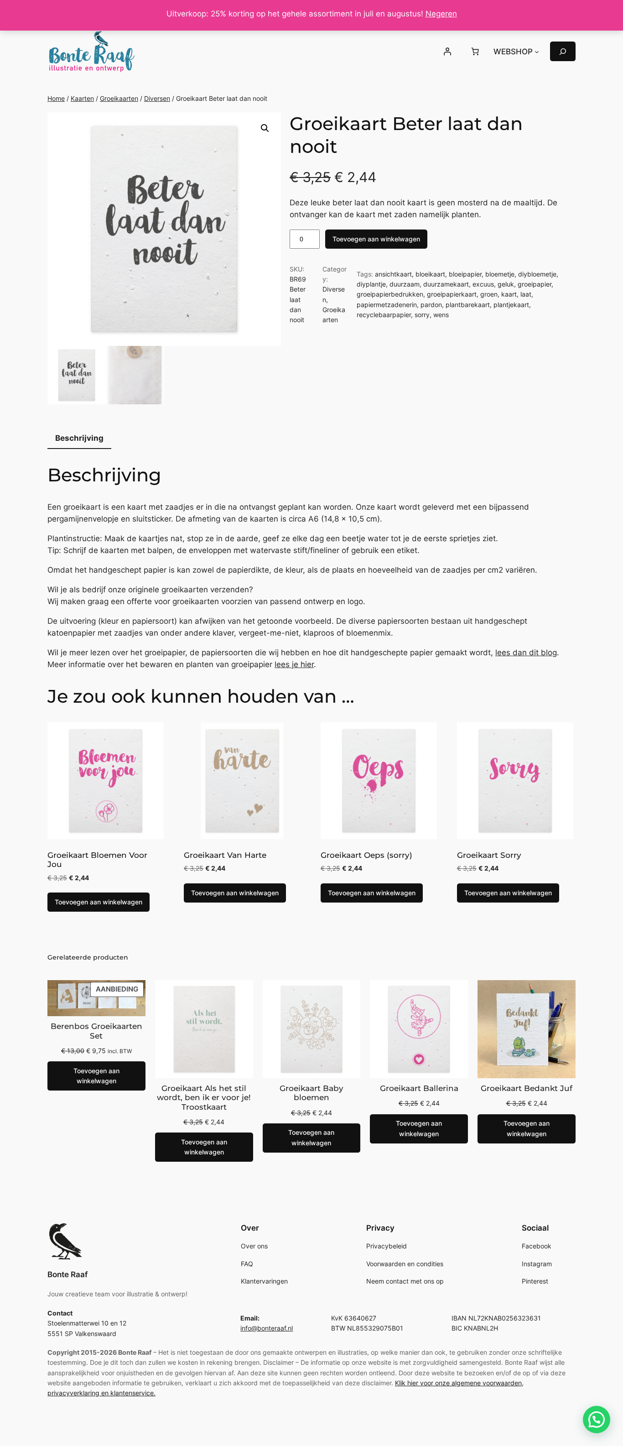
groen (489, 294)
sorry (422, 314)
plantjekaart (511, 304)
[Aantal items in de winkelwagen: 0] (475, 51)
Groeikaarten (119, 98)
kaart (509, 294)
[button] (265, 128)
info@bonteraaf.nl (266, 1328)
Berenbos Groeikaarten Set (96, 1031)
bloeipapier (465, 274)
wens (441, 314)
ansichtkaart (393, 274)
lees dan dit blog (526, 652)
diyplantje (371, 284)
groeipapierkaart (452, 294)
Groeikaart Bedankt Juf (526, 1088)
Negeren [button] (441, 13)
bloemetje (499, 274)
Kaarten (82, 98)
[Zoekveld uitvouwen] (563, 51)
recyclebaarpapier (384, 314)
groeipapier (534, 284)
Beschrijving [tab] (79, 438)
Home (56, 98)
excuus (483, 284)
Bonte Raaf (67, 1274)
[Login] (447, 51)
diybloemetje (537, 274)
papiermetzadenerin (387, 304)
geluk (506, 284)
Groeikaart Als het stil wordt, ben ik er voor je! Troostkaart (204, 1097)
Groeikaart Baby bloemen (311, 1093)
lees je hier (294, 664)
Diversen (157, 98)
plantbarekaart (468, 304)
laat (525, 294)
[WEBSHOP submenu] (537, 51)
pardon (431, 304)
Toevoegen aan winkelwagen (376, 239)
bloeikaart (430, 274)
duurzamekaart (446, 284)
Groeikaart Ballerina (419, 1088)
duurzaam (404, 284)
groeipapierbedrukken (390, 294)
